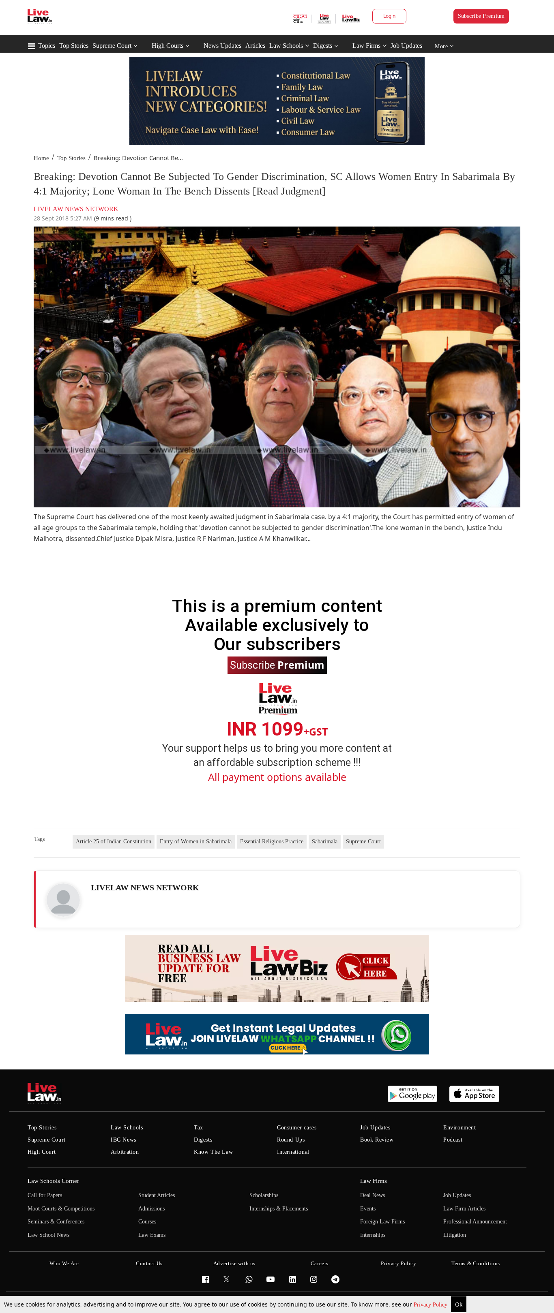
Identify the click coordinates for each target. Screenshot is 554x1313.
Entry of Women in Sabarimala (196, 841)
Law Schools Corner (53, 1181)
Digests (322, 45)
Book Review (377, 1140)
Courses (147, 1222)
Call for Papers (45, 1195)
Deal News (372, 1195)
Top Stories (73, 45)
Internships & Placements (278, 1209)
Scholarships (263, 1195)
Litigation (454, 1235)
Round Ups (291, 1140)
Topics (46, 45)
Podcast (452, 1140)
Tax (198, 1128)
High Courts (167, 45)
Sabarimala (324, 841)
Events (368, 1209)
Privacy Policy (431, 1305)
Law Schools (286, 45)
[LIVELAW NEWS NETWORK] (63, 900)
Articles (255, 45)
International (293, 1152)
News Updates (222, 45)
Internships (372, 1235)
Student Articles (156, 1195)
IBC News (123, 1140)
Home (41, 158)
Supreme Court (111, 45)
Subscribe (277, 664)
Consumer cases (296, 1128)
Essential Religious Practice (271, 841)
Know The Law (213, 1152)
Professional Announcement (475, 1222)
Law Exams (151, 1235)
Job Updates (406, 45)
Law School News (48, 1235)
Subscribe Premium (481, 16)
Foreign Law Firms (382, 1222)
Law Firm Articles (464, 1209)
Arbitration (125, 1152)
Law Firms (366, 45)
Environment (459, 1128)
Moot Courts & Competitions (61, 1209)
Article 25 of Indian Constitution (113, 841)
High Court (42, 1152)
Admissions (151, 1209)
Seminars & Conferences (56, 1222)
